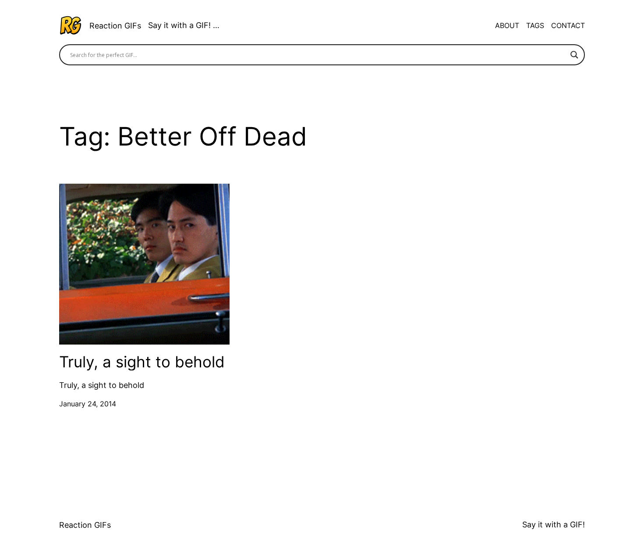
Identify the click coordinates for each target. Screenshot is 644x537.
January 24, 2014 (87, 403)
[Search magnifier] (574, 55)
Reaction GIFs (115, 25)
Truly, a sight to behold (142, 361)
